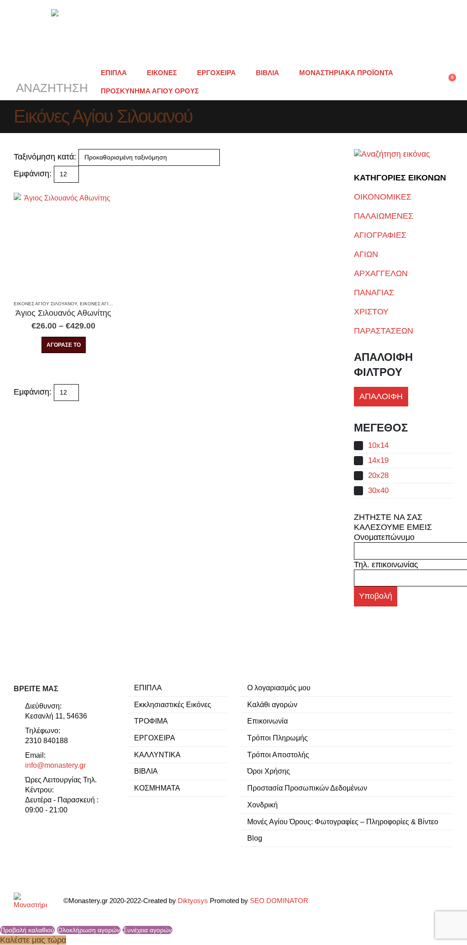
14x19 (378, 460)
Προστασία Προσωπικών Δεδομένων (307, 788)
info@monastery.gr (55, 765)
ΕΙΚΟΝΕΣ (162, 73)
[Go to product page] (63, 242)
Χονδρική (262, 805)
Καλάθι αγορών (272, 704)
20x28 (378, 475)
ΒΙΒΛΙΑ (267, 73)
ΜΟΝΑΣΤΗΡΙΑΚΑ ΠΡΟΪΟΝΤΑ (346, 73)
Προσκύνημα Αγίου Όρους (150, 91)
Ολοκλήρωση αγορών (88, 930)
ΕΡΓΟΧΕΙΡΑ (216, 73)
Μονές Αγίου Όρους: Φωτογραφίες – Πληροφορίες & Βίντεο (342, 821)
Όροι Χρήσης (268, 771)
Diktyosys (193, 900)
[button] (51, 82)
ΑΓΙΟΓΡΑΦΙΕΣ (380, 235)
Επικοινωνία (267, 721)
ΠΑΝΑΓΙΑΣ (374, 292)
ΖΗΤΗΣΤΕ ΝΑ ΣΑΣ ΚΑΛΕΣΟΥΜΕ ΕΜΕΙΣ (393, 522)
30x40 (378, 490)
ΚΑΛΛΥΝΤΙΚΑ (157, 754)
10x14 (378, 445)
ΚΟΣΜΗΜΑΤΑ (157, 788)
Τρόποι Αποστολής (278, 754)
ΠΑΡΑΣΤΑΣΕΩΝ (383, 330)
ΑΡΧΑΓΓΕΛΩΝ (381, 273)
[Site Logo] (233, 32)
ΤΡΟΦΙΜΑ (151, 721)
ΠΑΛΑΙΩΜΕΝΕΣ (383, 216)
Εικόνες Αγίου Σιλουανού (45, 303)
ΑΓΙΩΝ (366, 254)
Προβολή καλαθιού (27, 930)
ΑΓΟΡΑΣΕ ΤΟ (64, 345)
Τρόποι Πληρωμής (277, 738)
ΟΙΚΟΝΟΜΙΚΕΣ (382, 196)
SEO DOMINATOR (279, 900)
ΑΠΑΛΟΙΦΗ (381, 396)
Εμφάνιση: (33, 173)
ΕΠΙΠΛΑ (114, 73)
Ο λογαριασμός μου (279, 687)
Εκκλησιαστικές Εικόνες (172, 704)
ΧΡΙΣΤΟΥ (371, 311)
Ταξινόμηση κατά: (45, 156)
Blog (254, 838)
